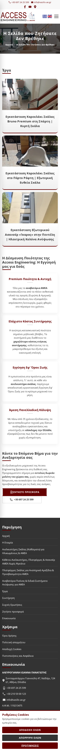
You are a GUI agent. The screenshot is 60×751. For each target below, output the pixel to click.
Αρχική (9, 44)
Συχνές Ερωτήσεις (12, 604)
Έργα (5, 591)
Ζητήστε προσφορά (13, 611)
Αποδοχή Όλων (30, 730)
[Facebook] (24, 6)
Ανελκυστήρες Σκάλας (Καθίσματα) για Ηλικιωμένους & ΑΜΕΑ (23, 551)
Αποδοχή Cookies (11, 649)
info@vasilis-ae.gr (42, 2)
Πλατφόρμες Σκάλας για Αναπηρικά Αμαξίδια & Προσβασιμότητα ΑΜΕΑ (28, 572)
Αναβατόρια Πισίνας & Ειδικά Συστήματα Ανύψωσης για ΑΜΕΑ (24, 582)
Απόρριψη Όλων (30, 737)
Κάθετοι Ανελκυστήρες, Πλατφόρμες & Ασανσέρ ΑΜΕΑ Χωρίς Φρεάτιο (28, 561)
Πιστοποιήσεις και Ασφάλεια (17, 655)
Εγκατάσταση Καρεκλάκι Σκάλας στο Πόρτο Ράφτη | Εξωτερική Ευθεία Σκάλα (30, 177)
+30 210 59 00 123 (16, 693)
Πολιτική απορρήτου (13, 642)
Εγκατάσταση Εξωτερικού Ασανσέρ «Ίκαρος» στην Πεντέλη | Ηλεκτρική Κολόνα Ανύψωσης (30, 234)
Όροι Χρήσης (9, 635)
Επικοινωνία (9, 618)
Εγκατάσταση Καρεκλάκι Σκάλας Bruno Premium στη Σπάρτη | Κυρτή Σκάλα (30, 121)
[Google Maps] (35, 6)
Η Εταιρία (7, 542)
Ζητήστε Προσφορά (26, 492)
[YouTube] (30, 6)
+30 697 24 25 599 (20, 2)
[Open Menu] (56, 16)
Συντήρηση (8, 598)
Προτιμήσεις (30, 745)
